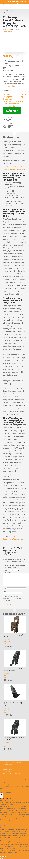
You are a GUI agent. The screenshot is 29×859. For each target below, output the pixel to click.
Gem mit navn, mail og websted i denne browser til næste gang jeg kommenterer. (13, 598)
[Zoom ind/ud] (0, 856)
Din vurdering (6, 570)
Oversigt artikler (16, 762)
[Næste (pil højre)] (2, 858)
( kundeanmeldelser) (19, 127)
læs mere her (10, 86)
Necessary (4, 825)
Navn (5, 588)
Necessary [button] (3, 823)
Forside (5, 762)
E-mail (5, 591)
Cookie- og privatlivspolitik (10, 775)
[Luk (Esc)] (5, 856)
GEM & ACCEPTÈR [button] (4, 854)
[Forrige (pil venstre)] (0, 858)
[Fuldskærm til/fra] (2, 856)
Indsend (8, 604)
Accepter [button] (11, 790)
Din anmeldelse (7, 572)
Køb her (12, 111)
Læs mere (10, 788)
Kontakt (5, 767)
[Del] (4, 856)
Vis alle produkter (7, 764)
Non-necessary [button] (4, 839)
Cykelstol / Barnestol (7, 31)
